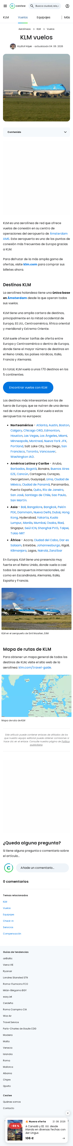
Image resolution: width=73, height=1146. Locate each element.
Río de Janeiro (52, 490)
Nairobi (43, 550)
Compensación (12, 933)
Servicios (8, 927)
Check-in (8, 920)
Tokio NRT (17, 533)
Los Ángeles (48, 436)
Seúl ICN (30, 528)
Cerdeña (8, 1003)
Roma (6, 1060)
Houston (16, 436)
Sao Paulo (59, 495)
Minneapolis (19, 441)
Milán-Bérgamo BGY (15, 990)
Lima (49, 479)
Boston (64, 425)
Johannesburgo (48, 545)
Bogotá (31, 469)
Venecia (7, 1047)
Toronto (32, 451)
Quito (37, 490)
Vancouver (47, 451)
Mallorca (8, 1066)
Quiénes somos (12, 1101)
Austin (53, 425)
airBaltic (8, 958)
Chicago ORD (33, 430)
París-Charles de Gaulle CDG (19, 1028)
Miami (62, 436)
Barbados (17, 469)
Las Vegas (31, 436)
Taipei (64, 528)
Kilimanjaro (18, 550)
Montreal (36, 441)
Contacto (8, 1108)
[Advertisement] (36, 178)
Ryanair (7, 971)
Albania (7, 1073)
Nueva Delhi (42, 512)
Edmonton (52, 430)
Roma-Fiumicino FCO (15, 984)
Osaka (51, 523)
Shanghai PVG (48, 528)
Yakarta (43, 517)
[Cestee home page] (17, 6)
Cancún (22, 474)
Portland (16, 446)
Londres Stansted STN (15, 977)
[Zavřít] (68, 1113)
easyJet (7, 996)
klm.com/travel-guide (35, 667)
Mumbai (39, 523)
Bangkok (50, 507)
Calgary (16, 430)
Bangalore (34, 507)
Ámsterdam (17, 298)
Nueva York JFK (55, 441)
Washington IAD (22, 457)
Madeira (8, 1035)
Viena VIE (8, 964)
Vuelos (23, 17)
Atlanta (41, 425)
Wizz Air (7, 1015)
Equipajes (43, 17)
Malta (6, 1041)
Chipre (6, 1079)
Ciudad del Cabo (46, 540)
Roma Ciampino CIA (15, 1009)
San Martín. (18, 500)
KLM (6, 17)
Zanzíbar (55, 550)
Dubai (56, 512)
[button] (5, 6)
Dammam (24, 512)
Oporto (7, 1086)
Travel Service (11, 1022)
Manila (27, 523)
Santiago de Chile (37, 495)
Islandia (8, 1054)
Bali (23, 507)
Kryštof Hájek (24, 46)
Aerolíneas (25, 29)
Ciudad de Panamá (36, 484)
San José (17, 495)
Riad (60, 523)
